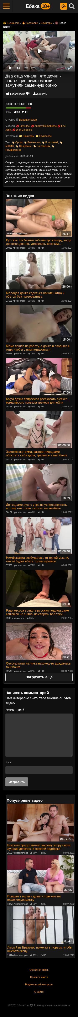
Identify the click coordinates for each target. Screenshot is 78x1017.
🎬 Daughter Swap (26, 119)
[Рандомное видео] (63, 6)
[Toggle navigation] (6, 6)
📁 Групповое (44, 136)
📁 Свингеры (26, 136)
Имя (8, 762)
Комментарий (14, 709)
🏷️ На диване (23, 146)
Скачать (42, 94)
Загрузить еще (39, 677)
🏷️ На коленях (41, 146)
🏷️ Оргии (17, 142)
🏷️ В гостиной (50, 142)
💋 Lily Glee (23, 126)
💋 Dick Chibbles (22, 129)
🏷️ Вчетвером (32, 142)
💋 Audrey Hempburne (44, 126)
